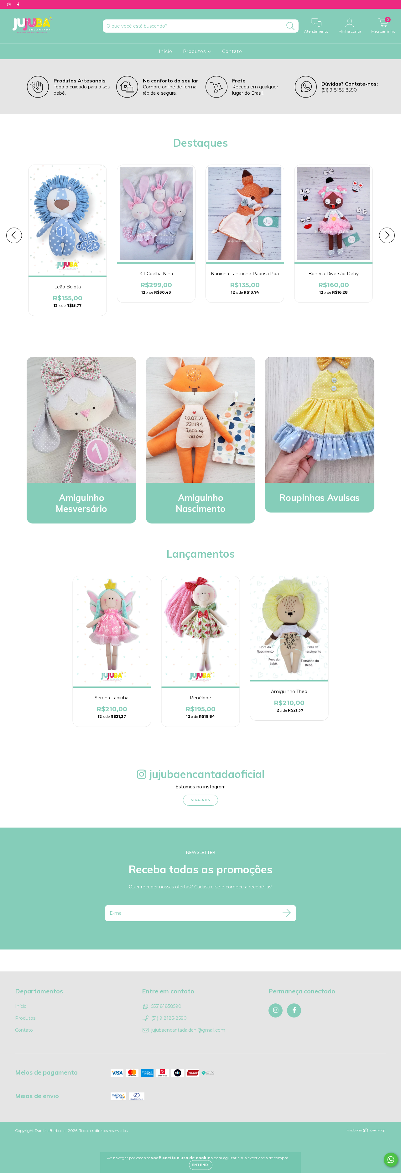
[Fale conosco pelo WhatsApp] (391, 1160)
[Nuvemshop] (366, 1131)
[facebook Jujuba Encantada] (18, 4)
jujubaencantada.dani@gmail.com (188, 1030)
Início (165, 51)
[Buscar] (290, 26)
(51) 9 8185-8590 (169, 1018)
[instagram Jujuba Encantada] (9, 4)
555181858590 (166, 1006)
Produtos (195, 51)
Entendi (201, 1165)
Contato (232, 51)
